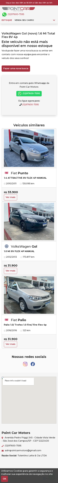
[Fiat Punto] (29, 148)
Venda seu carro (24, 20)
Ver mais (10, 197)
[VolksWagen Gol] (29, 221)
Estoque (7, 20)
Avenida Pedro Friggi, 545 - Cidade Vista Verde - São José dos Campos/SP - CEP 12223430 (28, 439)
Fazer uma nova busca (15, 68)
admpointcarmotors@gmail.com (22, 450)
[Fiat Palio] (29, 295)
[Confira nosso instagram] (25, 363)
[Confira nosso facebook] (32, 363)
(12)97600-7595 (15, 14)
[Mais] (54, 20)
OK (4, 479)
